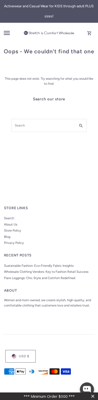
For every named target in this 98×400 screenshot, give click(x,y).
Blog (7, 237)
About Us (10, 224)
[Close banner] (93, 396)
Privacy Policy (14, 243)
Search (9, 218)
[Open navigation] (12, 33)
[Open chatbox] (87, 389)
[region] (49, 396)
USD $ (24, 356)
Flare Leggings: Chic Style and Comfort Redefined (39, 278)
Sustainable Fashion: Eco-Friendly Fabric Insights (39, 266)
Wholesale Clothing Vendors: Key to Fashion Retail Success (46, 272)
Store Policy (12, 230)
